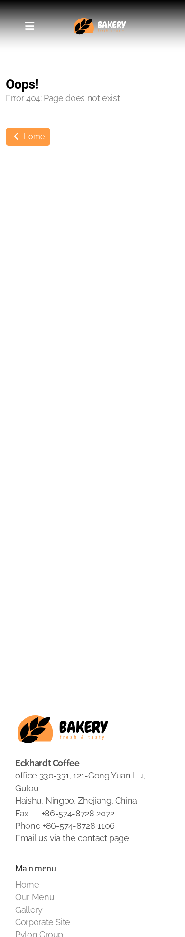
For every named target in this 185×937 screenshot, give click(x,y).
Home (32, 136)
